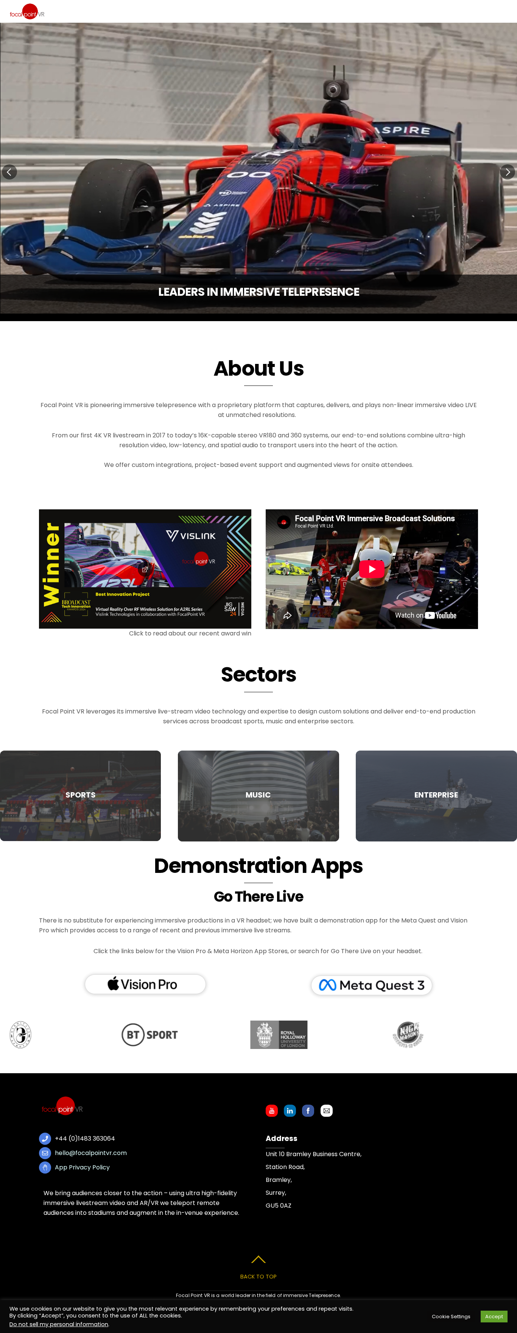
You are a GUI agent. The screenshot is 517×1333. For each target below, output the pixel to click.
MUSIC (258, 795)
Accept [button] (494, 1316)
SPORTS (80, 795)
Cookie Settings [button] (451, 1316)
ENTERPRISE (436, 795)
